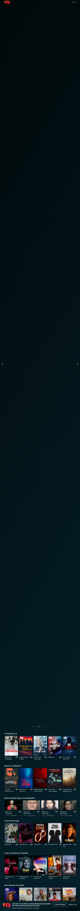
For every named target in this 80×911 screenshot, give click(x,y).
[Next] (77, 364)
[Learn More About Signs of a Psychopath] (21, 815)
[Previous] (2, 364)
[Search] (72, 2)
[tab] (32, 726)
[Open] (75, 2)
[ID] (7, 2)
